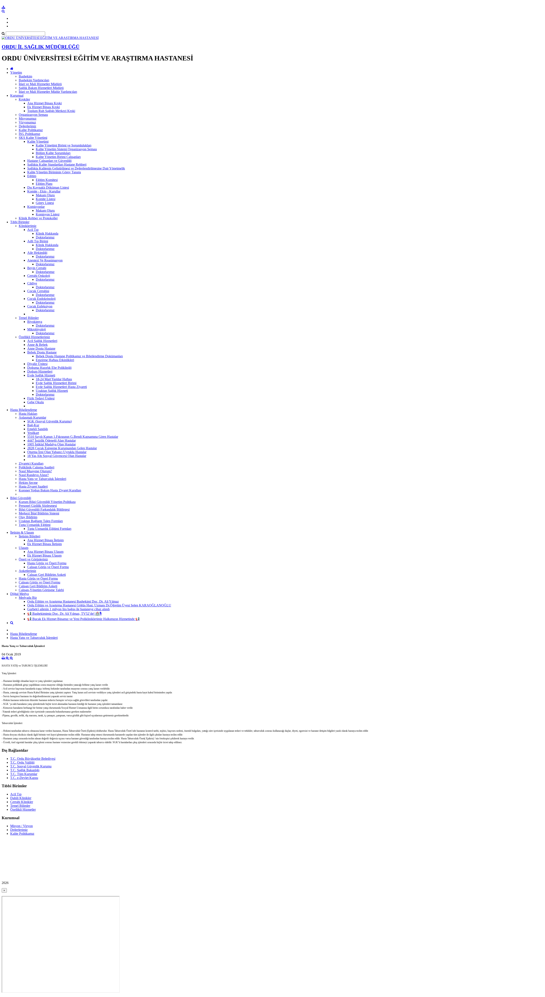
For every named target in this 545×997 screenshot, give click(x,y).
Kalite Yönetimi (38, 141)
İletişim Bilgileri (29, 536)
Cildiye (32, 283)
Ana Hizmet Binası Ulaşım (45, 551)
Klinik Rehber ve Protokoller (38, 218)
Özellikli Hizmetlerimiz (34, 337)
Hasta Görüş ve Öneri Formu (46, 563)
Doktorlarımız (45, 237)
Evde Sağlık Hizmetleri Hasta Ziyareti (61, 387)
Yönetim (16, 72)
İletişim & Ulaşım (22, 532)
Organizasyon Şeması (33, 114)
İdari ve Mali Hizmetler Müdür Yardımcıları (48, 91)
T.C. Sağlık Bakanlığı (24, 770)
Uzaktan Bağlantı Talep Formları (41, 521)
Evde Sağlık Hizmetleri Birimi (56, 383)
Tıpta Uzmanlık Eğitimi (34, 525)
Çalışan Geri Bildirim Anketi (46, 574)
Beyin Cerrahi (36, 268)
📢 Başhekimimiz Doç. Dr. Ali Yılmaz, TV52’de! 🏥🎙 (64, 613)
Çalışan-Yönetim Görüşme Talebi (41, 590)
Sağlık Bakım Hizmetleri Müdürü (41, 88)
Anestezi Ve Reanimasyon (45, 260)
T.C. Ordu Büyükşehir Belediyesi (32, 758)
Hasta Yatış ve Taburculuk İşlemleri (42, 479)
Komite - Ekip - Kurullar (43, 191)
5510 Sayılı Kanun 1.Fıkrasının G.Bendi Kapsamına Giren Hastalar (72, 436)
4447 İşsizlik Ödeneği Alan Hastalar (51, 440)
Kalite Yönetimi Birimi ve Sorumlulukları (63, 145)
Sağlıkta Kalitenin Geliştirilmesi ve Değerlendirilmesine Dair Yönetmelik (76, 168)
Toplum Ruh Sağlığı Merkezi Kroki (51, 111)
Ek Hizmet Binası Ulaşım (44, 555)
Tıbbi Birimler (19, 222)
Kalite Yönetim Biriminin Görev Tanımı (54, 172)
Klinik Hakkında (47, 233)
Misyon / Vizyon (21, 826)
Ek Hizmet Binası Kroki (43, 107)
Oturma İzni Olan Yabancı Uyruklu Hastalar (56, 452)
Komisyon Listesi (47, 214)
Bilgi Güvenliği (20, 498)
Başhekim (25, 76)
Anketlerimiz (27, 571)
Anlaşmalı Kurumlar (32, 417)
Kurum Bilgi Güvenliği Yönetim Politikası (47, 502)
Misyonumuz (27, 118)
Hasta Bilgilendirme (23, 410)
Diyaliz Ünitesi (37, 364)
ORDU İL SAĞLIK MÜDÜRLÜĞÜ (40, 47)
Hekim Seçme (28, 482)
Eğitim (31, 176)
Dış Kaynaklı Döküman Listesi (48, 187)
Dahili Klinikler (20, 798)
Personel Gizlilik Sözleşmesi (38, 505)
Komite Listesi (45, 199)
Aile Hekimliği (37, 252)
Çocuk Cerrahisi (38, 291)
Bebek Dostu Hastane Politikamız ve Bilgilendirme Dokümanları (79, 356)
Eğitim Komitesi (47, 180)
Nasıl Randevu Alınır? (34, 475)
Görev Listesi (45, 203)
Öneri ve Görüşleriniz (33, 559)
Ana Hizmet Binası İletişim (45, 540)
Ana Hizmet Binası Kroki (44, 103)
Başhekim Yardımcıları (34, 80)
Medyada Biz (28, 597)
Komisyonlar (36, 206)
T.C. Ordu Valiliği (22, 762)
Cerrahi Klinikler (21, 802)
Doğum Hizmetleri (39, 371)
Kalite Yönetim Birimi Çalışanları (58, 157)
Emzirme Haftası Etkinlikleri (55, 360)
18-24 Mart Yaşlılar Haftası (54, 379)
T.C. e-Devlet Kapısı (24, 778)
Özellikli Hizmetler (23, 809)
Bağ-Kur (33, 425)
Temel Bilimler (29, 318)
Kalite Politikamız (31, 130)
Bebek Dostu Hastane (42, 352)
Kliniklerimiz (27, 226)
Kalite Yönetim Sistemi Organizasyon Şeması (66, 149)
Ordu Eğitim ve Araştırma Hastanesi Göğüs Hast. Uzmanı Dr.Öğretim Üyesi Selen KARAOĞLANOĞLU (99, 605)
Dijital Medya (19, 594)
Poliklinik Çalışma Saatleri (36, 467)
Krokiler (24, 99)
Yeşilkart (33, 433)
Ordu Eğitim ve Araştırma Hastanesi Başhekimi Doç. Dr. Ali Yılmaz (73, 601)
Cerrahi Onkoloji (38, 275)
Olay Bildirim (28, 517)
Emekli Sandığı (37, 429)
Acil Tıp (33, 229)
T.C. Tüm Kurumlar (23, 774)
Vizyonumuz (27, 122)
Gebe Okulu (35, 402)
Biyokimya (34, 321)
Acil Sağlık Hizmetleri (42, 341)
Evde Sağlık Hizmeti (41, 375)
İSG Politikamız (29, 134)
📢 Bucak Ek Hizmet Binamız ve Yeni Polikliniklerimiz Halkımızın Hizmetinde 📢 (83, 619)
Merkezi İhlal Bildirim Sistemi (39, 513)
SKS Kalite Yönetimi (33, 137)
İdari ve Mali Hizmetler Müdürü (40, 84)
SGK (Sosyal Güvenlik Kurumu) (49, 421)
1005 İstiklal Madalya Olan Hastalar (51, 444)
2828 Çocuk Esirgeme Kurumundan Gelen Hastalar (62, 448)
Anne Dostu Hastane (41, 348)
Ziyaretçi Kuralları (31, 463)
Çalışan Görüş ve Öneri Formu (48, 567)
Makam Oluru (45, 195)
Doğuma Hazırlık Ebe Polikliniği (49, 367)
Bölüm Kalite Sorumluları (53, 153)
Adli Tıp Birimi (37, 241)
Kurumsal (16, 95)
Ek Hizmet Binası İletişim (44, 544)
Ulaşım (23, 548)
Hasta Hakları (28, 413)
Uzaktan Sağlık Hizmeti (52, 390)
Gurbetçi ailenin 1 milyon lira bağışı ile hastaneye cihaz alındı (68, 609)
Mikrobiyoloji (36, 329)
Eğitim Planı (44, 183)
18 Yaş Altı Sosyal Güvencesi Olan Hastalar (56, 456)
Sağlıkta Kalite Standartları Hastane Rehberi (56, 164)
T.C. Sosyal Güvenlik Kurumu (31, 766)
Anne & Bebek (37, 344)
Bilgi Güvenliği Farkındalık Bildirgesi (44, 509)
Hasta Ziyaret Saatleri (33, 486)
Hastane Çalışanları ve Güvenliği (49, 160)
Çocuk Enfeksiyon (39, 306)
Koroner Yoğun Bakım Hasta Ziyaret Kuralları (50, 490)
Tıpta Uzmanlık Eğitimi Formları (49, 528)
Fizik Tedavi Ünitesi (40, 398)
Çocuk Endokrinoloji (41, 298)
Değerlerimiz (27, 126)
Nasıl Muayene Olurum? (35, 471)
